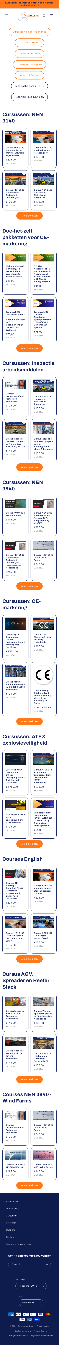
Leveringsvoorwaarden (18, 1244)
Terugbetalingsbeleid (18, 1336)
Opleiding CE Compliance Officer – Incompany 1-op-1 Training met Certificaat (15, 640)
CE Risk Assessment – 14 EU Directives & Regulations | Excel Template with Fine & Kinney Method (43, 274)
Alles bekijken (29, 216)
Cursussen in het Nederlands (29, 32)
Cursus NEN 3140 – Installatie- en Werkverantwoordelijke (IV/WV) (15, 152)
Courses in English (29, 42)
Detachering (13, 1209)
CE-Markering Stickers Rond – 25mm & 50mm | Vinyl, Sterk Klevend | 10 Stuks (42, 696)
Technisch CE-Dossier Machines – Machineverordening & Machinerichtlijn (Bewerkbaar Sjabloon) (15, 321)
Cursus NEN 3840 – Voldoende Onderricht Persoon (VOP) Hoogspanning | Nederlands (15, 561)
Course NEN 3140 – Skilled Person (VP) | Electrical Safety (15, 937)
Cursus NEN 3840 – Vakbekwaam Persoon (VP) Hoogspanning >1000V (43, 518)
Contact (10, 1237)
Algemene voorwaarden (42, 1336)
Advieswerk (12, 1202)
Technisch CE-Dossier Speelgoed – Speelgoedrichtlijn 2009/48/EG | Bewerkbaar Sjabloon (43, 320)
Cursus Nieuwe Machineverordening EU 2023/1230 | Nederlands (15, 686)
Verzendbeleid (40, 1331)
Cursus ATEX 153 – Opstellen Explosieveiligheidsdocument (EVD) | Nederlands (43, 776)
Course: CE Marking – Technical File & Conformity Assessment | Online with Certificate (14, 891)
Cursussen (11, 1216)
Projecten (11, 1223)
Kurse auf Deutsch (29, 75)
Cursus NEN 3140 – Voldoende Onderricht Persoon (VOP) (15, 194)
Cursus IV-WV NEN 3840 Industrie (15, 514)
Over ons (10, 1230)
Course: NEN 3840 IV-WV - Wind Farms (43, 557)
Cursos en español (29, 53)
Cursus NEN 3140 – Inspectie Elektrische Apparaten (43, 194)
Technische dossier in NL (29, 86)
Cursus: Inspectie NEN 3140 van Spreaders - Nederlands (15, 1015)
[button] (6, 15)
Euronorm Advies (25, 1326)
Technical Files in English (29, 97)
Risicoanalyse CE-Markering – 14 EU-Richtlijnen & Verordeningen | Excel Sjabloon (15, 271)
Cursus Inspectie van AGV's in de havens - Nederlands (15, 1055)
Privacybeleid (43, 1326)
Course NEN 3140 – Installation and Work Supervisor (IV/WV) (43, 890)
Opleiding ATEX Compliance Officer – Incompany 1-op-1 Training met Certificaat (15, 776)
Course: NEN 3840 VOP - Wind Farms (43, 1165)
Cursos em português (29, 64)
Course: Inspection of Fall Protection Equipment (15, 398)
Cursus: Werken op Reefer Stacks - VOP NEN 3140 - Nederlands (43, 1015)
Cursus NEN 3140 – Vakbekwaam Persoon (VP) (43, 150)
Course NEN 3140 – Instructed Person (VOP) (43, 935)
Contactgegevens (23, 1331)
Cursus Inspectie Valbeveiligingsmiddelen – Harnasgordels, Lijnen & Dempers (43, 444)
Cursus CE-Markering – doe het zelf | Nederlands (42, 638)
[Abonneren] (47, 1264)
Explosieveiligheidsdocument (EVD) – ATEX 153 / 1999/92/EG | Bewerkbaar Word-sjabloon (43, 819)
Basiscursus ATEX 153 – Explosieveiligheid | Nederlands (15, 819)
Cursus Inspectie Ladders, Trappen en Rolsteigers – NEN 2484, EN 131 (15, 443)
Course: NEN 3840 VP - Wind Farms (15, 1165)
